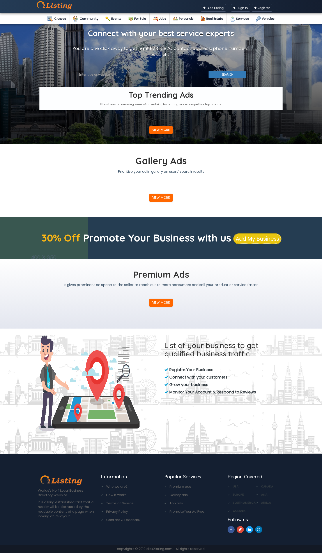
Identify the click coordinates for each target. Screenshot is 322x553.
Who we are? (116, 486)
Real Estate (214, 18)
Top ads (176, 503)
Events (115, 18)
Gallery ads (179, 495)
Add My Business (257, 238)
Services (242, 18)
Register (264, 8)
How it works (116, 495)
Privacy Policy (117, 511)
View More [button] (161, 130)
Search (227, 74)
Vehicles (267, 18)
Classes (59, 18)
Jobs (162, 18)
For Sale (139, 18)
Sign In (242, 8)
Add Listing (215, 8)
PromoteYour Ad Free (187, 511)
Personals (185, 18)
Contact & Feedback (123, 519)
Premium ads (180, 486)
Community (88, 18)
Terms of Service (120, 503)
